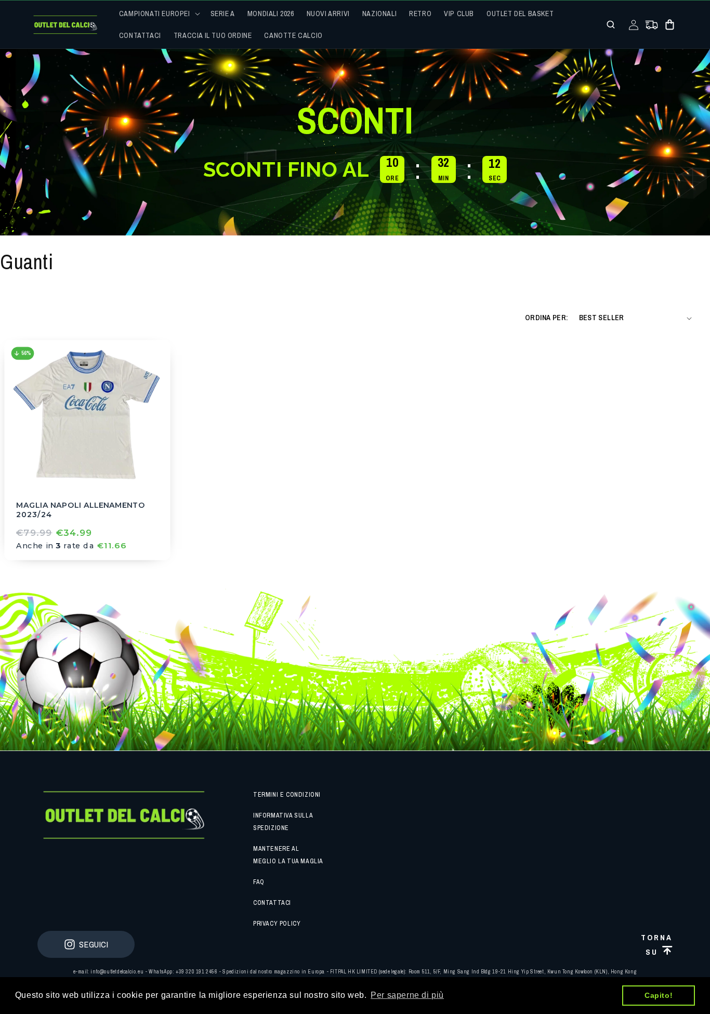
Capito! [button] (659, 995)
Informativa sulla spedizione (282, 821)
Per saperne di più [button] (407, 995)
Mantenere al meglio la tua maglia (288, 855)
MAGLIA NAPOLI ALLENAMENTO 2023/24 (80, 510)
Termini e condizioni (287, 795)
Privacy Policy (276, 923)
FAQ (259, 882)
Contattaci (272, 903)
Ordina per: (546, 317)
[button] (158, 13)
